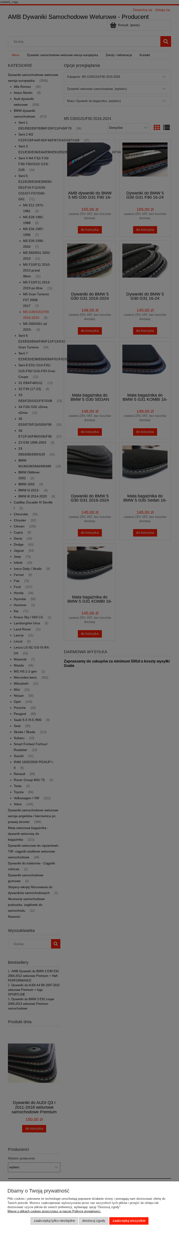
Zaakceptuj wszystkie (129, 1221)
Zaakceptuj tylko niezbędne (54, 1221)
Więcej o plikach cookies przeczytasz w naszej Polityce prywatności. (54, 1211)
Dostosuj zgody (93, 1221)
